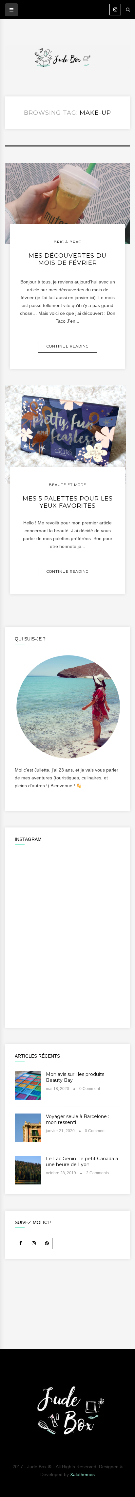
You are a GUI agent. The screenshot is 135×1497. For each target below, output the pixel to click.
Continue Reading (68, 346)
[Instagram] (115, 9)
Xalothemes (82, 1474)
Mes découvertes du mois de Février (67, 259)
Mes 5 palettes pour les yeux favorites (68, 502)
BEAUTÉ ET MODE (67, 485)
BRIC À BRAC (67, 242)
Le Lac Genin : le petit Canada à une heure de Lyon (82, 1161)
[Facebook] (20, 1243)
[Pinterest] (46, 1243)
